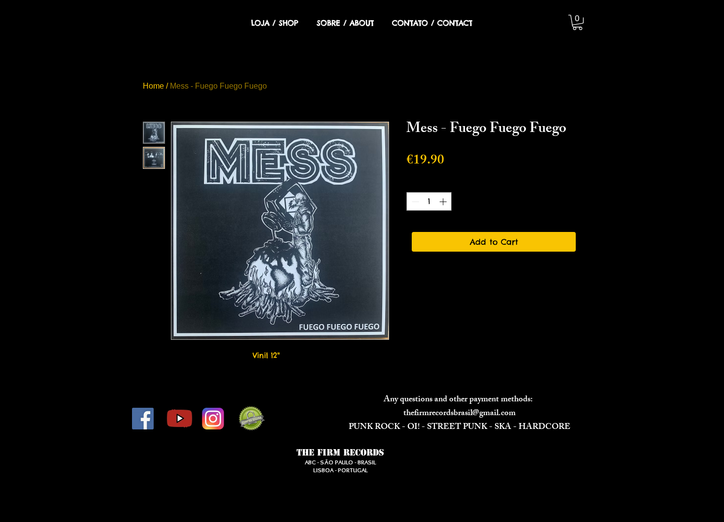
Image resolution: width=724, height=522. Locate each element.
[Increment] (444, 202)
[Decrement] (414, 202)
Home (153, 86)
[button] (577, 22)
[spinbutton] (429, 202)
